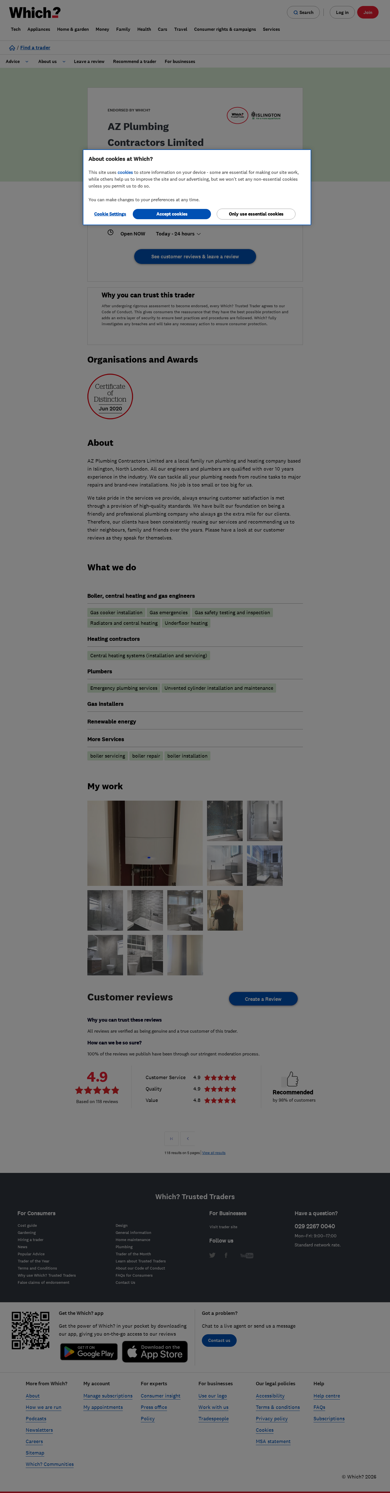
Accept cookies (172, 214)
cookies (125, 172)
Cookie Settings (110, 214)
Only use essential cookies (256, 214)
